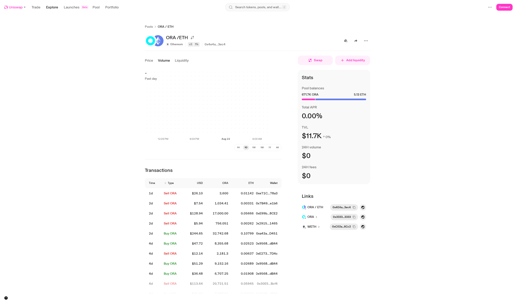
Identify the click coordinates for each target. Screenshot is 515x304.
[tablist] (257, 147)
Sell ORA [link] (170, 193)
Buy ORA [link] (170, 233)
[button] (15, 7)
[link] (154, 193)
